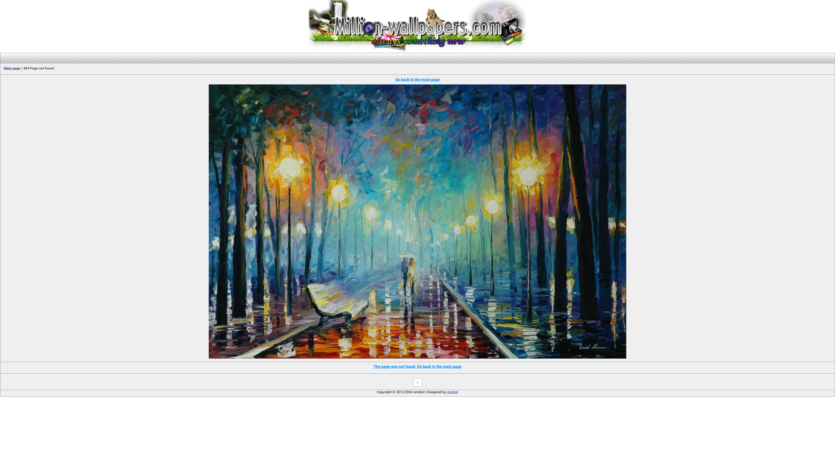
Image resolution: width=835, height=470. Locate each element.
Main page (12, 68)
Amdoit (452, 392)
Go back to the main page (417, 79)
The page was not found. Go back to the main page (417, 366)
